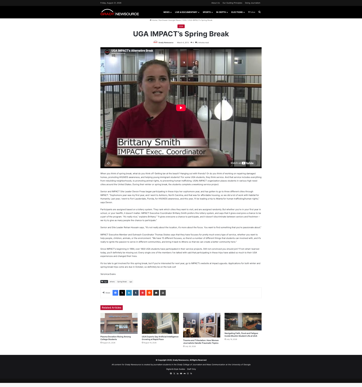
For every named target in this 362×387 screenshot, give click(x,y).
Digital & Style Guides (175, 369)
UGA (184, 20)
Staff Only (191, 369)
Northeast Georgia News (170, 20)
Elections (237, 12)
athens (112, 282)
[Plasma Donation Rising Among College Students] (119, 323)
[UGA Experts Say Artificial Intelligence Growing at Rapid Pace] (160, 323)
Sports (207, 12)
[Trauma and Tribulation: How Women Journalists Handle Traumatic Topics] (201, 325)
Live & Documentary (186, 12)
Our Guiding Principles (232, 3)
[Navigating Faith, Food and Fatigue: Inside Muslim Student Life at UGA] (243, 322)
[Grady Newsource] (119, 12)
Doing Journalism (252, 3)
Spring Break (122, 282)
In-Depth (221, 12)
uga (130, 282)
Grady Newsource (166, 42)
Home (154, 20)
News (166, 12)
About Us (215, 3)
